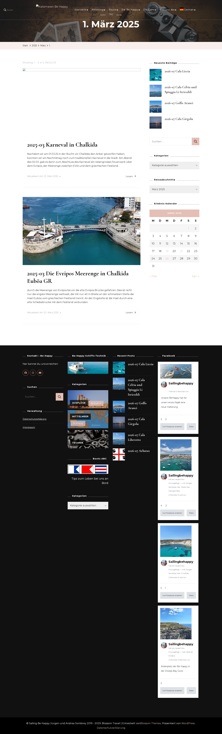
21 (181, 251)
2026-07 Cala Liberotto (136, 437)
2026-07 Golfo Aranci (179, 103)
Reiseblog (98, 9)
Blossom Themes (150, 723)
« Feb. (153, 276)
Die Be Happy (130, 9)
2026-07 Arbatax (139, 451)
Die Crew (148, 9)
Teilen (191, 426)
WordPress (188, 723)
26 (167, 258)
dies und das (167, 9)
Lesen (129, 176)
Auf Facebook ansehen (172, 426)
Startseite (80, 9)
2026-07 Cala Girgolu (179, 119)
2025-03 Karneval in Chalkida (62, 144)
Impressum (29, 427)
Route (112, 9)
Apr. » (195, 276)
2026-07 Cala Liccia (177, 71)
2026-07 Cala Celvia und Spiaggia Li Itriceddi (136, 387)
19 (167, 251)
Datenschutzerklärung (34, 419)
